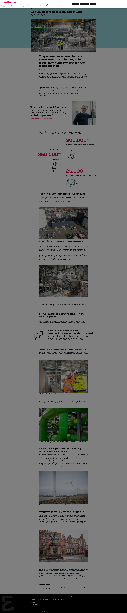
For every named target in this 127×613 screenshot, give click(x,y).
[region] (63, 4)
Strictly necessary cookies (84, 4)
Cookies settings (93, 4)
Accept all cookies (76, 4)
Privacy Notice (59, 4)
